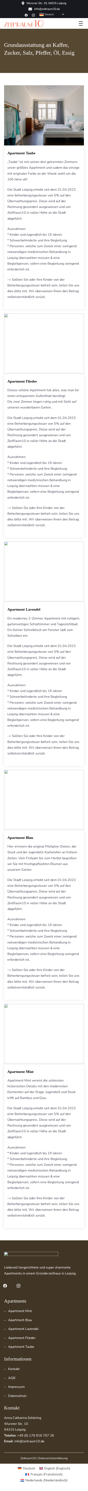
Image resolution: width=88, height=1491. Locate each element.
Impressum (16, 1387)
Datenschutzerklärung (53, 1458)
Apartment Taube (21, 153)
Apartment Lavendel (23, 609)
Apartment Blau (20, 838)
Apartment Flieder (22, 381)
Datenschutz (17, 1396)
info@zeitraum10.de (47, 9)
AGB (11, 1378)
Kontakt (14, 1369)
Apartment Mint (20, 1072)
